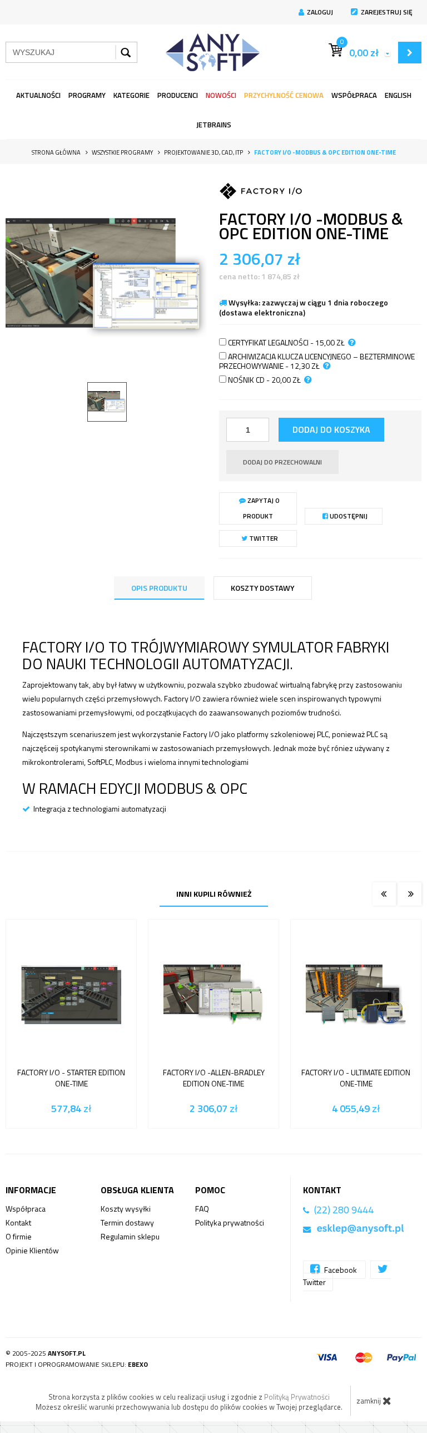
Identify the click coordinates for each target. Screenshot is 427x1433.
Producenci (177, 95)
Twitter (262, 538)
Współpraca (354, 95)
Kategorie (131, 95)
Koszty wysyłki (126, 1208)
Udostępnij (348, 516)
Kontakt (18, 1222)
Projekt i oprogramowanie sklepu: (77, 1364)
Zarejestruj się (387, 12)
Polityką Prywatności (297, 1396)
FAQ (202, 1208)
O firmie (19, 1236)
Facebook (340, 1270)
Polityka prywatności (229, 1222)
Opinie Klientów (32, 1250)
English (398, 95)
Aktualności (38, 95)
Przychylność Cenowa (284, 95)
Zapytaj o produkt (261, 508)
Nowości (221, 95)
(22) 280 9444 (344, 1209)
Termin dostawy (127, 1222)
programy (87, 95)
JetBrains (213, 124)
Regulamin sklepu (130, 1236)
